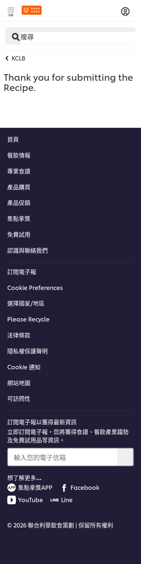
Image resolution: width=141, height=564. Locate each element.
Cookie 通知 (23, 367)
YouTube (30, 500)
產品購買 (18, 187)
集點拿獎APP (35, 487)
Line (67, 500)
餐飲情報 (18, 155)
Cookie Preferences (35, 287)
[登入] (125, 11)
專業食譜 (18, 171)
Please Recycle (28, 319)
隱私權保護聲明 (27, 351)
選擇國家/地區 (25, 303)
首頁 (13, 139)
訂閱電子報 (21, 271)
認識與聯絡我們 (27, 250)
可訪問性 (18, 398)
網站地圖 (18, 383)
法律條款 (18, 335)
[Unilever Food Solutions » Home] (32, 10)
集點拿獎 (18, 218)
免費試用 (18, 234)
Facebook (84, 487)
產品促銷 (18, 202)
